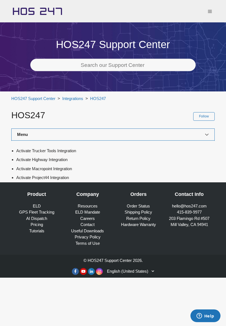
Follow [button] (204, 116)
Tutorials (36, 230)
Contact (87, 224)
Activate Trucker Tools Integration (46, 150)
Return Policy (138, 218)
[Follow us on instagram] (99, 271)
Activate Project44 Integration (42, 177)
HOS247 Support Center (33, 98)
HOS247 (98, 98)
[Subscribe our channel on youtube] (83, 271)
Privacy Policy (88, 237)
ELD (37, 206)
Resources (88, 206)
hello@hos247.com (189, 206)
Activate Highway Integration (42, 159)
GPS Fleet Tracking (36, 212)
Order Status (138, 206)
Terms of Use (88, 243)
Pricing (37, 224)
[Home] (37, 10)
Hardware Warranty (138, 224)
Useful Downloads (87, 230)
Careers (87, 218)
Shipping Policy (138, 212)
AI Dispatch (36, 218)
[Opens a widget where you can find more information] (205, 316)
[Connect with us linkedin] (91, 271)
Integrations (72, 98)
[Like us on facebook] (75, 271)
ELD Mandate (87, 212)
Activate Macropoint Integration (44, 168)
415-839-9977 (189, 212)
